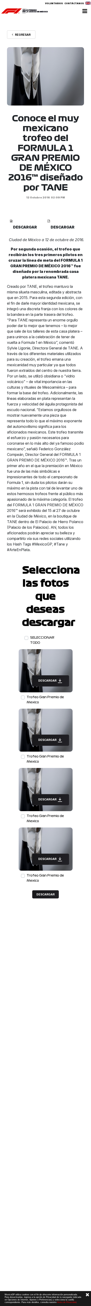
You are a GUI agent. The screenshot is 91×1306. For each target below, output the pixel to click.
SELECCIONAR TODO (42, 640)
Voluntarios (54, 3)
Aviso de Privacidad (66, 1302)
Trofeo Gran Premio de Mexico (45, 700)
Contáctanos (74, 3)
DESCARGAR (47, 680)
